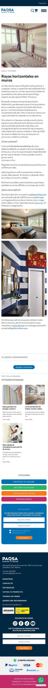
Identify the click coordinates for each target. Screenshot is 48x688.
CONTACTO (8, 583)
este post (39, 202)
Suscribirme (24, 538)
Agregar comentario (24, 367)
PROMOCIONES (24, 499)
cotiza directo (18, 325)
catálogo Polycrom (37, 194)
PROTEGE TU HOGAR (24, 482)
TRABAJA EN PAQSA (11, 596)
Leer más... (6, 419)
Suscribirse (24, 648)
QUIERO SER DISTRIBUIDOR (15, 601)
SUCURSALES (8, 588)
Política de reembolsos (24, 684)
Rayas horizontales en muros (19, 78)
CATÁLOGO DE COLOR (24, 493)
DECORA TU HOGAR (24, 487)
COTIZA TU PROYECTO (13, 592)
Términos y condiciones (24, 682)
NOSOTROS (8, 579)
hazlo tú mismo (8, 71)
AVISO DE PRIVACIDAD (24, 679)
